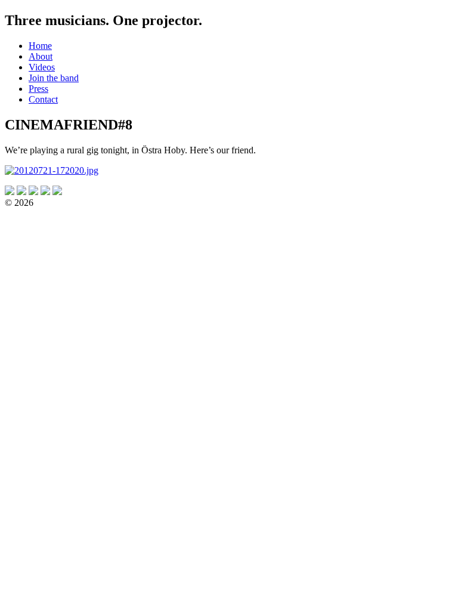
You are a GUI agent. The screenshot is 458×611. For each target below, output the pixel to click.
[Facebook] (33, 192)
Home (40, 46)
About (40, 56)
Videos (42, 67)
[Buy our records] (57, 192)
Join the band (54, 78)
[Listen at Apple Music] (21, 192)
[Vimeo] (45, 192)
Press (38, 89)
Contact (43, 99)
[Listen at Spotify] (9, 192)
